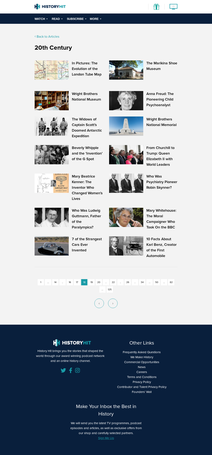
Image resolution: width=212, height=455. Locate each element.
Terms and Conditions (142, 377)
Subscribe (75, 18)
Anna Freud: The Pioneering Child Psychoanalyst (160, 99)
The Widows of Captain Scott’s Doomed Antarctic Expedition (87, 127)
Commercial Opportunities (141, 362)
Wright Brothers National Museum (86, 96)
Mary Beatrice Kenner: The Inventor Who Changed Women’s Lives (87, 187)
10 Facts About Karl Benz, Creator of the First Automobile (161, 247)
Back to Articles (47, 36)
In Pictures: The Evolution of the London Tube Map (86, 68)
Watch (40, 18)
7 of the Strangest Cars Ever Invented (87, 244)
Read (56, 18)
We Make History (141, 357)
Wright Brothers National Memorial (161, 121)
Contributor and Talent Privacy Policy (141, 387)
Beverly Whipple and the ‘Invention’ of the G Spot (87, 153)
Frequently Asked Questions (142, 352)
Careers (141, 372)
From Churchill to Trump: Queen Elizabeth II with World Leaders (160, 156)
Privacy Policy (142, 382)
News (142, 367)
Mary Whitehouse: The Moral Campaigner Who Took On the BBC (161, 219)
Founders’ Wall (142, 392)
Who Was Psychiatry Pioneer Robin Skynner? (161, 182)
